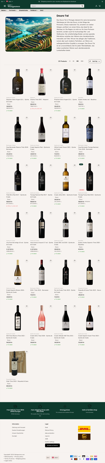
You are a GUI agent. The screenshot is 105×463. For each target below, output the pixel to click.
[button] (5, 6)
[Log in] (96, 5)
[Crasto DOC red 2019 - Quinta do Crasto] (65, 224)
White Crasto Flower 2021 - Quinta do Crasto (65, 148)
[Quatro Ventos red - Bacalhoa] (89, 81)
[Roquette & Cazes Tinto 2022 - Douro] (89, 272)
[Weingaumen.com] (14, 6)
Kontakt (14, 436)
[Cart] (99, 5)
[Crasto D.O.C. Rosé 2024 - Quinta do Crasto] (41, 318)
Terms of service (9, 459)
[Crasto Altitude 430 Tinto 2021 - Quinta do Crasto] (65, 318)
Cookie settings (49, 442)
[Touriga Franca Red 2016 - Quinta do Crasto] (89, 177)
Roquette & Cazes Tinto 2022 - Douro (89, 290)
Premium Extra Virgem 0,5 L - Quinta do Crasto (65, 100)
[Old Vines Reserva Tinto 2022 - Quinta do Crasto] (17, 318)
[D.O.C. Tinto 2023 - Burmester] (41, 272)
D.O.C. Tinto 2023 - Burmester (39, 290)
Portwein (12, 10)
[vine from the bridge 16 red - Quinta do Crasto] (17, 224)
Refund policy (9, 456)
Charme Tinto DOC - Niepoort (39, 99)
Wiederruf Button (52, 445)
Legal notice (8, 461)
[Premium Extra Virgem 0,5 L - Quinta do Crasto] (65, 81)
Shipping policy (21, 459)
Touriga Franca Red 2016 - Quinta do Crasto (89, 196)
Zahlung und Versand (18, 427)
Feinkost (33, 10)
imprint (47, 436)
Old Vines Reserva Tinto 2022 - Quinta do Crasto (15, 337)
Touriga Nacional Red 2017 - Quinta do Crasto (41, 196)
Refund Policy (49, 430)
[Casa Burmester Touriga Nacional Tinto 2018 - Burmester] (89, 129)
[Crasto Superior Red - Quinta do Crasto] (41, 129)
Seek (46, 427)
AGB (46, 439)
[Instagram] (102, 1)
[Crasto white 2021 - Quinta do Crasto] (65, 177)
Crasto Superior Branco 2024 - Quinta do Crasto (15, 291)
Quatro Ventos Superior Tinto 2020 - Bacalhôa (89, 243)
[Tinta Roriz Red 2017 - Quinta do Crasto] (17, 177)
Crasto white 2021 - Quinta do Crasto (65, 195)
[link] (85, 433)
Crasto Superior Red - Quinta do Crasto (40, 148)
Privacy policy (19, 456)
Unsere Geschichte (17, 433)
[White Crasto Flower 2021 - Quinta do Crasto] (65, 129)
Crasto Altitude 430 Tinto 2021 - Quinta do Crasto (64, 337)
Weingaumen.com (19, 454)
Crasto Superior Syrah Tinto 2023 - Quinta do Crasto (89, 337)
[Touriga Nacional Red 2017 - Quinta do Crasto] (41, 177)
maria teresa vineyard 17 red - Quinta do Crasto (41, 243)
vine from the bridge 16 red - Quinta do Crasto (17, 243)
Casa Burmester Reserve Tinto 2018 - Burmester (17, 148)
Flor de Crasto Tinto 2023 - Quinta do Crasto (64, 291)
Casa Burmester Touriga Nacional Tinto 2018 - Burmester (88, 148)
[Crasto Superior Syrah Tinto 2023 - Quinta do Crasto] (89, 318)
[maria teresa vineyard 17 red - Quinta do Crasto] (41, 224)
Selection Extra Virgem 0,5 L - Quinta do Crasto (17, 100)
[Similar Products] (27, 70)
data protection (49, 433)
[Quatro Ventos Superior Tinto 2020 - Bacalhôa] (89, 224)
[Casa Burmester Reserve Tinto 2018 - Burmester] (17, 129)
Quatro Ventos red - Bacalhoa (87, 99)
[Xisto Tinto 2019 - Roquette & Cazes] (17, 363)
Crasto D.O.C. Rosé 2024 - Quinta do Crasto (41, 337)
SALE (41, 10)
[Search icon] (82, 6)
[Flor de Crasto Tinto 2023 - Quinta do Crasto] (65, 272)
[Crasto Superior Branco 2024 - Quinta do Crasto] (17, 272)
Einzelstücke (23, 10)
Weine (3, 10)
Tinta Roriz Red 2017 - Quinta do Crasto (16, 196)
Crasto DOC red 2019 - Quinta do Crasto (64, 243)
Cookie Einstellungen (18, 430)
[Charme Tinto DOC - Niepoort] (41, 81)
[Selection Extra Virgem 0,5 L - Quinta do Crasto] (17, 81)
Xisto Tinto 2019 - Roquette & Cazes (17, 381)
